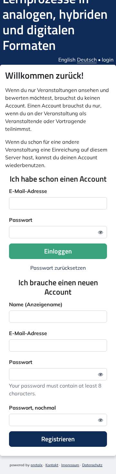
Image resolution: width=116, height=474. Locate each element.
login (107, 59)
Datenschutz (92, 465)
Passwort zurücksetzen (58, 268)
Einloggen (58, 251)
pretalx (37, 465)
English (66, 59)
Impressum (70, 465)
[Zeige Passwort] (100, 232)
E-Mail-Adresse (28, 191)
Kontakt (51, 465)
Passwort (20, 220)
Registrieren (58, 439)
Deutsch (87, 59)
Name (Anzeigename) (36, 304)
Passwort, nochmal (32, 407)
